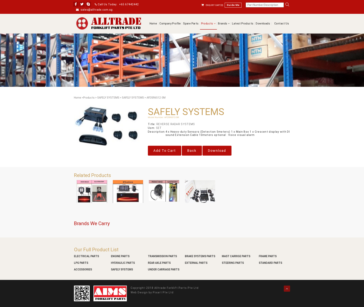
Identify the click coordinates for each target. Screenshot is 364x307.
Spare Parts (190, 23)
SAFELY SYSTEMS (108, 97)
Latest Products (242, 23)
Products (207, 23)
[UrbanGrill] (109, 23)
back (191, 151)
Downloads (263, 23)
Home (153, 23)
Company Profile (170, 23)
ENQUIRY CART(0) (214, 5)
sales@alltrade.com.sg (96, 9)
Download (217, 151)
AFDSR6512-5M (156, 97)
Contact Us (281, 23)
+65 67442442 (129, 4)
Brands (223, 23)
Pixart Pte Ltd (163, 292)
